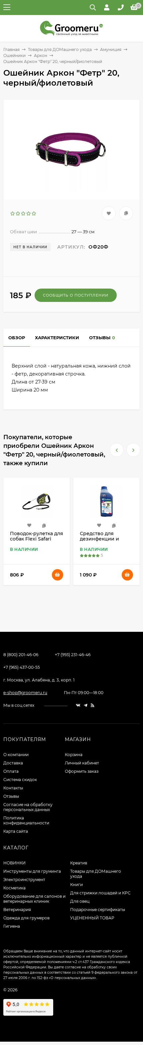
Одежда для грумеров (26, 917)
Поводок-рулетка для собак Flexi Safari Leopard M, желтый (106, 538)
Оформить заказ (81, 771)
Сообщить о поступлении (75, 295)
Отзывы (11, 796)
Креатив (78, 862)
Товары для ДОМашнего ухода (60, 49)
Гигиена (11, 926)
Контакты (13, 787)
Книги (76, 884)
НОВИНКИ (14, 862)
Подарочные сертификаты (97, 909)
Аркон (40, 55)
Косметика (14, 887)
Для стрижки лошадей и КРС (100, 892)
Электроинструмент (24, 879)
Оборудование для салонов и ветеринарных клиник (34, 899)
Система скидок (20, 779)
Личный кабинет (82, 762)
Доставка (13, 762)
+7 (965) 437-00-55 (21, 667)
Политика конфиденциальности (26, 820)
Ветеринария (17, 909)
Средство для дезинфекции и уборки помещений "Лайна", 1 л (35, 541)
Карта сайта (15, 831)
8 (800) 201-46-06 (20, 654)
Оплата (11, 771)
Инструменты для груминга (32, 871)
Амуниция (110, 49)
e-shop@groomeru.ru (25, 692)
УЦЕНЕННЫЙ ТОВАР (92, 917)
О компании (16, 754)
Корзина (73, 754)
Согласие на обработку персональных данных (28, 807)
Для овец (79, 901)
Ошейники (14, 55)
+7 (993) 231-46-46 (72, 654)
